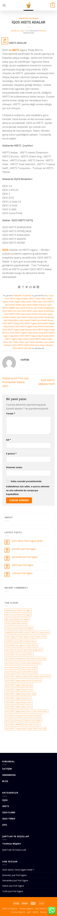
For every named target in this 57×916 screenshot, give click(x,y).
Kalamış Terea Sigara (32, 720)
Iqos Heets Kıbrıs (11, 320)
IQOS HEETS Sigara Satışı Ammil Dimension (34, 326)
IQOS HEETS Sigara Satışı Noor (17, 698)
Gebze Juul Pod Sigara (22, 565)
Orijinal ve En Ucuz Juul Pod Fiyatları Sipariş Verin (15, 382)
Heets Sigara (10, 637)
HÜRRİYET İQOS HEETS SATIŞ (17, 641)
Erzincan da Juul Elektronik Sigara (19, 628)
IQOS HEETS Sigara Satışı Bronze (18, 689)
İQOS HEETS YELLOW (21, 348)
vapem (43, 31)
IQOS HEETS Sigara (28, 323)
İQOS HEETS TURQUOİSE (23, 345)
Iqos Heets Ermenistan (43, 311)
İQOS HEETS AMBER (13, 724)
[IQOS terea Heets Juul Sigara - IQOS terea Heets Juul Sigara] (28, 5)
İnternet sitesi (14, 467)
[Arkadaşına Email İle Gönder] (30, 287)
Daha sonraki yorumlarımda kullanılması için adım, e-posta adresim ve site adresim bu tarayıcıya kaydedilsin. (27, 488)
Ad (8, 439)
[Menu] (4, 5)
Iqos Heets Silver (16, 342)
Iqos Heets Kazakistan (44, 317)
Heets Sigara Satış (17, 301)
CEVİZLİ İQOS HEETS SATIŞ (16, 623)
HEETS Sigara (9, 908)
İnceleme (33, 18)
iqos (40, 301)
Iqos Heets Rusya (45, 320)
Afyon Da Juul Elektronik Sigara (18, 615)
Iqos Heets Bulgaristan (44, 307)
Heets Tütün (31, 301)
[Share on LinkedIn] (38, 287)
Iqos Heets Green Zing (31, 314)
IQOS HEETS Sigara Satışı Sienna (18, 707)
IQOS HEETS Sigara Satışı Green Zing (26, 332)
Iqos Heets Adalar (13, 304)
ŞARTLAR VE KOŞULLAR (14, 849)
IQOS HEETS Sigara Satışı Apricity (17, 329)
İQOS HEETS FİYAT (12, 314)
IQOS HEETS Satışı (11, 323)
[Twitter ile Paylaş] (26, 287)
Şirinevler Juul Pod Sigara (24, 549)
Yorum (10, 413)
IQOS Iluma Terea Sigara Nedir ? (27, 541)
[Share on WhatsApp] (19, 287)
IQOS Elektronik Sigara (14, 645)
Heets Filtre (41, 298)
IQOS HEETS (48, 301)
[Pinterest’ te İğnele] (34, 287)
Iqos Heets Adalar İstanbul (34, 304)
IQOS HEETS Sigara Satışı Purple (34, 335)
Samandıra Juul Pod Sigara (25, 557)
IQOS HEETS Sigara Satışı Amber (37, 676)
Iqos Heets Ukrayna (44, 345)
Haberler (23, 18)
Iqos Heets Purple (28, 320)
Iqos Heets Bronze (24, 307)
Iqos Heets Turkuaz (32, 715)
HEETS (32, 298)
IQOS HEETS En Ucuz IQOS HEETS (17, 311)
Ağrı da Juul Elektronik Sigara (17, 619)
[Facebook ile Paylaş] (23, 287)
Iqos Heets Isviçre (25, 317)
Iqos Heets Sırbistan (34, 342)
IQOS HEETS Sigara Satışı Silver (18, 711)
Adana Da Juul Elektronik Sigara (18, 610)
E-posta (11, 453)
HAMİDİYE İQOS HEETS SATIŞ (17, 632)
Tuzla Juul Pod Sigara (22, 573)
